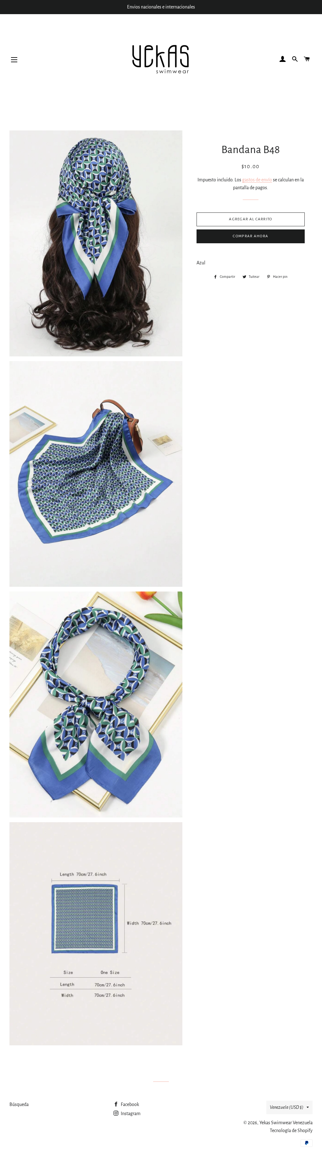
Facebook (129, 1104)
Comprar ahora (250, 236)
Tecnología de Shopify (291, 1130)
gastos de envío (257, 179)
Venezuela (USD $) (286, 1107)
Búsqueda (19, 1104)
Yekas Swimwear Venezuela (286, 1122)
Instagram (130, 1113)
